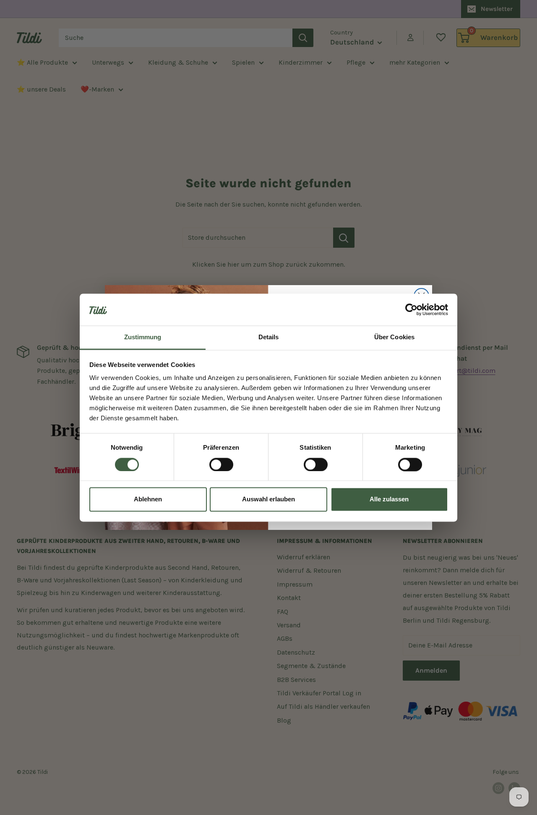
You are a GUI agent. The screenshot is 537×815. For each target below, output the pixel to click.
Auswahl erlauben (268, 499)
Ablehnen (148, 499)
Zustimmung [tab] (143, 337)
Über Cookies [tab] (394, 337)
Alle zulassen (389, 499)
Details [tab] (268, 337)
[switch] (221, 464)
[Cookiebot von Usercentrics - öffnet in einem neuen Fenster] (411, 309)
